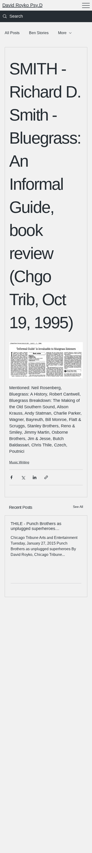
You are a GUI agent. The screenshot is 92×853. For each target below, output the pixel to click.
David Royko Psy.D (22, 5)
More (62, 33)
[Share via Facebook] (11, 477)
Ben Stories (39, 33)
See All (78, 507)
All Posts (12, 33)
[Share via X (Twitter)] (23, 477)
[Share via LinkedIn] (34, 477)
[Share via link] (46, 477)
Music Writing (19, 462)
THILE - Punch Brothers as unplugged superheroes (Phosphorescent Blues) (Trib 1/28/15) (38, 526)
